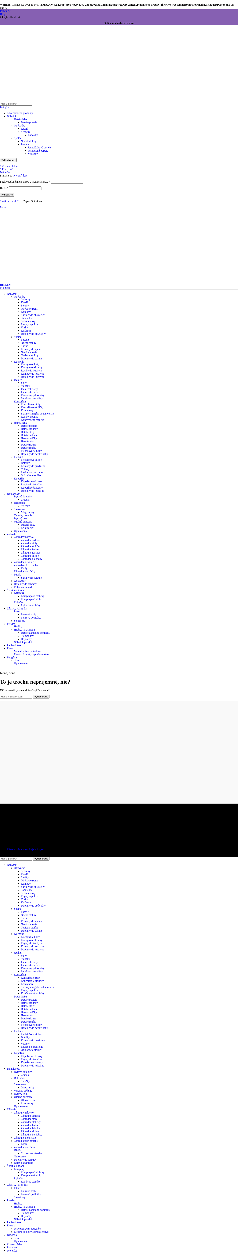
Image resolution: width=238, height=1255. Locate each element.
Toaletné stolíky (29, 355)
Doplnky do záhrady (25, 583)
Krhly (24, 568)
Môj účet (12, 1250)
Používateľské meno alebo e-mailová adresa (25, 181)
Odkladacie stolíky (31, 475)
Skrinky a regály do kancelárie (37, 413)
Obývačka (19, 125)
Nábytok (12, 116)
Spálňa (17, 138)
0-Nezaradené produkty (20, 113)
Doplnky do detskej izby (34, 453)
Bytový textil (21, 518)
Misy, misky (27, 512)
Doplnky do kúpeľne (32, 490)
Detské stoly (27, 432)
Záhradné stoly (29, 543)
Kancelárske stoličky (32, 407)
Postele (25, 144)
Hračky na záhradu (24, 629)
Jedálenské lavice (30, 392)
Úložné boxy (28, 524)
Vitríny (25, 327)
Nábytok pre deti (23, 642)
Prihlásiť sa (7, 194)
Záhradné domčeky (24, 571)
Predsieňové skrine (31, 459)
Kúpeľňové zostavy (32, 487)
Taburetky (26, 318)
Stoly (24, 382)
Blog (2, 14)
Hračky (18, 626)
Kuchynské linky (30, 364)
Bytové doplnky (23, 496)
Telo (16, 660)
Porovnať (12, 1247)
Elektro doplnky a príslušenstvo (31, 654)
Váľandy (33, 153)
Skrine (24, 345)
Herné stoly (27, 441)
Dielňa (17, 574)
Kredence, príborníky (32, 395)
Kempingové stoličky (32, 595)
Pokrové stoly (28, 614)
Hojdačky (26, 639)
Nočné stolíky (28, 141)
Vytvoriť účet (19, 175)
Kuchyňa (19, 361)
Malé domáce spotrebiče (27, 651)
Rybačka (19, 602)
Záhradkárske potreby (26, 565)
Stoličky (25, 385)
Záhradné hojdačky (31, 558)
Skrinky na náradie (31, 577)
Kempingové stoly (31, 599)
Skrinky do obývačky (33, 314)
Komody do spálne (31, 349)
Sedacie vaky (28, 321)
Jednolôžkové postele (39, 147)
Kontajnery (27, 410)
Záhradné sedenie (30, 540)
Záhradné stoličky (31, 546)
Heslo (4, 188)
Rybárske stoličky (30, 605)
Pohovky (33, 134)
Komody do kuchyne (32, 373)
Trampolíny (27, 635)
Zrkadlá (25, 499)
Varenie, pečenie (23, 515)
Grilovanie (20, 580)
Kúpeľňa (19, 478)
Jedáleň (18, 379)
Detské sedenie (29, 435)
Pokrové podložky (31, 617)
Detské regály (28, 447)
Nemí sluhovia (29, 352)
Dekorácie (19, 502)
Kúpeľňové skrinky (32, 481)
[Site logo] (22, 100)
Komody (26, 311)
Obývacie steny (29, 308)
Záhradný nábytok (24, 536)
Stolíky (25, 305)
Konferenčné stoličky (32, 419)
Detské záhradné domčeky (35, 632)
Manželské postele (38, 150)
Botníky (25, 462)
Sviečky (25, 505)
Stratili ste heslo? (9, 201)
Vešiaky (25, 469)
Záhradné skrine (30, 555)
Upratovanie (21, 530)
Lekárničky (27, 527)
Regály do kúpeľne (31, 484)
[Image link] (22, 813)
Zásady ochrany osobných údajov (25, 849)
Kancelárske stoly (30, 404)
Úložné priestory (23, 521)
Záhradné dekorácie (25, 562)
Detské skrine (28, 444)
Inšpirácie (5, 10)
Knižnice (26, 330)
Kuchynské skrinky (31, 367)
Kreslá (24, 128)
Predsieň (18, 457)
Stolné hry (19, 620)
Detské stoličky (29, 428)
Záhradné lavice (30, 549)
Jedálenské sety (29, 388)
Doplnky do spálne (31, 358)
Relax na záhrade (23, 587)
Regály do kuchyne (31, 370)
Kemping (19, 592)
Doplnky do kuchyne (32, 376)
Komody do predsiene (33, 466)
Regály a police (29, 324)
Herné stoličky (29, 438)
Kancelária (20, 401)
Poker (17, 611)
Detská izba (20, 119)
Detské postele (29, 122)
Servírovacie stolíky (32, 398)
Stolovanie (20, 509)
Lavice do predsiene (32, 472)
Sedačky (25, 131)
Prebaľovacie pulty (31, 450)
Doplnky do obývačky (33, 333)
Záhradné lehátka (30, 552)
